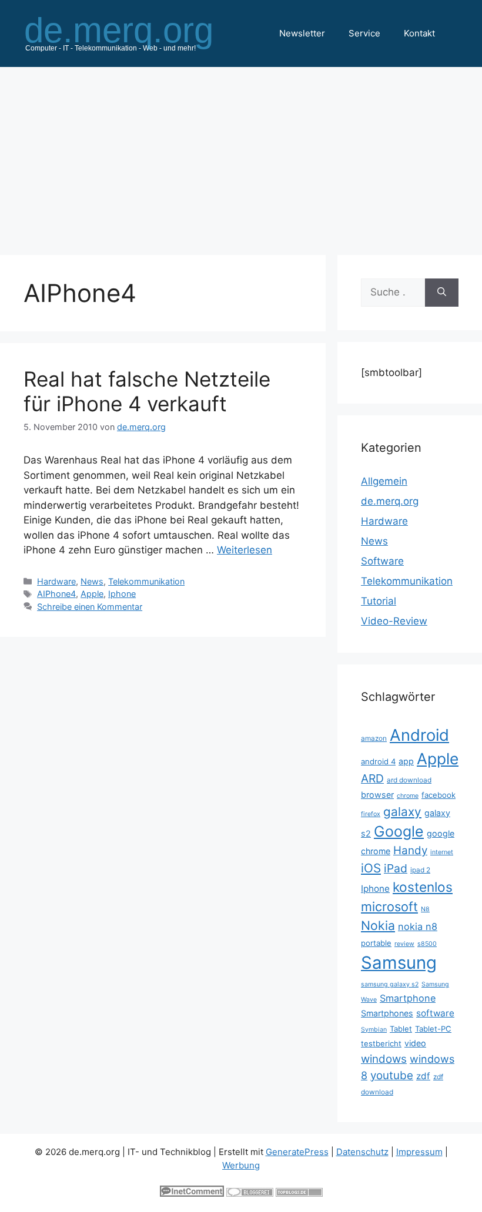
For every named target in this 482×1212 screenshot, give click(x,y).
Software (382, 561)
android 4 (378, 761)
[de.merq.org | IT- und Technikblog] (133, 33)
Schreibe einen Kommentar (89, 607)
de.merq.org (390, 501)
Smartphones (387, 1013)
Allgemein (384, 481)
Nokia (378, 925)
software (435, 1013)
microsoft (389, 906)
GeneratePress (297, 1151)
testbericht (381, 1043)
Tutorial (378, 601)
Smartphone (408, 998)
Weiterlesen (244, 550)
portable (376, 943)
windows (384, 1059)
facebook (438, 795)
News (92, 581)
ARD (372, 778)
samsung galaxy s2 (390, 984)
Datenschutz (362, 1151)
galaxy (402, 811)
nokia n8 (417, 926)
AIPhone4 (56, 594)
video (415, 1043)
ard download (409, 779)
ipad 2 (420, 869)
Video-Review (394, 621)
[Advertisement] (241, 155)
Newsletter (302, 33)
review (404, 944)
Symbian (374, 1029)
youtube (391, 1075)
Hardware (56, 581)
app (406, 761)
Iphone (122, 594)
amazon (374, 738)
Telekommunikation (146, 581)
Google (399, 831)
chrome (408, 796)
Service (364, 33)
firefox (370, 814)
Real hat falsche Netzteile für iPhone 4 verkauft (147, 391)
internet (441, 852)
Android (419, 735)
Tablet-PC (433, 1028)
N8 (425, 909)
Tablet (401, 1028)
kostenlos (423, 887)
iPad (395, 868)
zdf (423, 1076)
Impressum (419, 1151)
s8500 (427, 944)
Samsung (399, 962)
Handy (410, 850)
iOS (371, 868)
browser (377, 795)
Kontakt (419, 33)
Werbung (241, 1165)
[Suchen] (441, 292)
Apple (92, 594)
